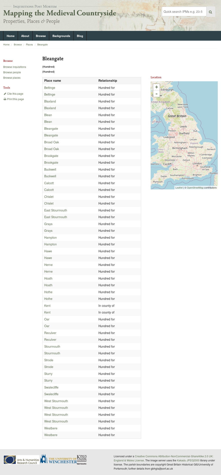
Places (29, 44)
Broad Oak (51, 142)
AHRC (21, 459)
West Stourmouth (56, 401)
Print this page (15, 99)
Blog (80, 36)
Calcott (49, 183)
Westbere (50, 428)
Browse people (12, 72)
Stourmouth (52, 346)
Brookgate (51, 156)
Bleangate (42, 44)
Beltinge (49, 87)
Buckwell (50, 169)
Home (10, 36)
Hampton (50, 237)
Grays (48, 224)
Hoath (48, 278)
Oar (46, 319)
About (25, 36)
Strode (48, 360)
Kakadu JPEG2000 (188, 460)
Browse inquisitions (14, 67)
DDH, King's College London (82, 459)
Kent (47, 305)
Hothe (48, 292)
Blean (48, 115)
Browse (41, 36)
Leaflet (179, 187)
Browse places (12, 77)
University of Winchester (60, 459)
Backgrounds (61, 36)
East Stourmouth (55, 210)
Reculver (50, 333)
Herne (48, 264)
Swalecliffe (51, 387)
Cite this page (14, 93)
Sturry (48, 373)
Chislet (49, 196)
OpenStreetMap (195, 187)
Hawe (48, 251)
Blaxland (50, 101)
